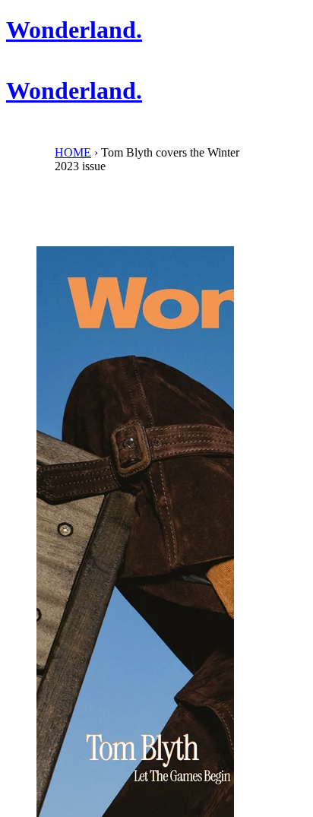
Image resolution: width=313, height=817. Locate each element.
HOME (73, 152)
